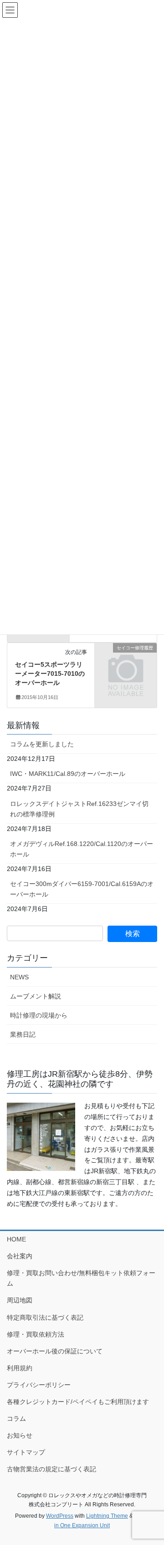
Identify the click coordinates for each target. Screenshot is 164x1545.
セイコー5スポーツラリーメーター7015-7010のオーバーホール (50, 673)
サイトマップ (26, 1452)
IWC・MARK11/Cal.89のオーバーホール (67, 773)
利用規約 (19, 1368)
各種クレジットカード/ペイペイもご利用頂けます (78, 1401)
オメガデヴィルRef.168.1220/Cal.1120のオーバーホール (81, 849)
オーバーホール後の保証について (54, 1351)
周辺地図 (19, 1300)
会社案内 (19, 1256)
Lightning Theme (107, 1516)
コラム (16, 1418)
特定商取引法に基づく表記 (45, 1317)
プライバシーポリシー (39, 1384)
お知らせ (19, 1435)
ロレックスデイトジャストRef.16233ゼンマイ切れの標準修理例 (79, 809)
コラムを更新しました (42, 744)
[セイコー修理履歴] (126, 661)
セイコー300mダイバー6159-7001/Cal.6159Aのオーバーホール (82, 889)
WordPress (59, 1516)
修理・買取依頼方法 (35, 1334)
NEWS (19, 977)
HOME (16, 1239)
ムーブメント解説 (35, 996)
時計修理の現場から (38, 1015)
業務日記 (23, 1034)
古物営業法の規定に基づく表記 (51, 1469)
